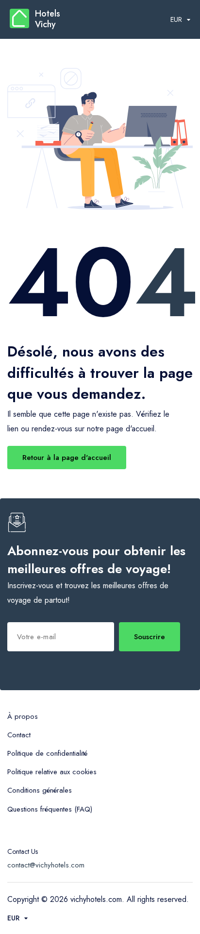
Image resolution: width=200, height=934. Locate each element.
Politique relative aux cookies (52, 771)
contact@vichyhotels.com (45, 865)
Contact (19, 735)
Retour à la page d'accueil (66, 457)
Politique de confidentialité (47, 753)
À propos (22, 716)
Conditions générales (39, 790)
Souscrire (149, 636)
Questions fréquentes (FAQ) (49, 809)
